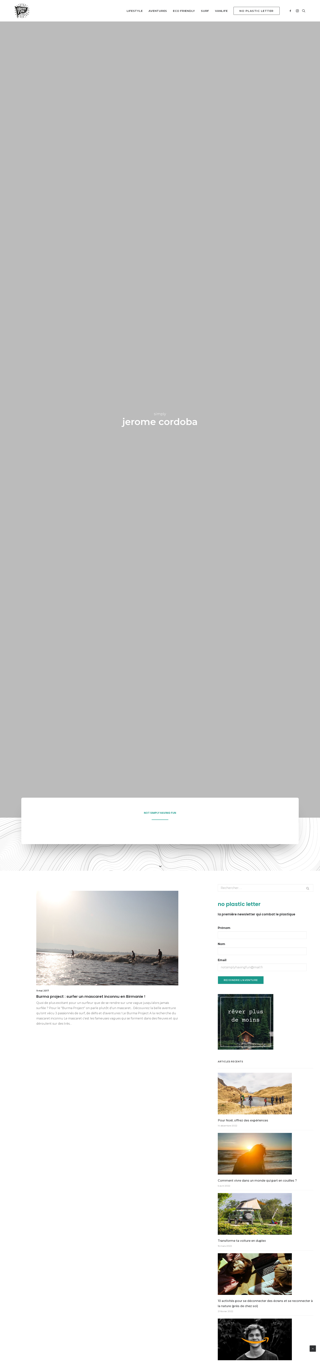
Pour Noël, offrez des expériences (243, 1120)
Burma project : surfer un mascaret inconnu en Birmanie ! (90, 996)
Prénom (224, 928)
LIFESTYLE (135, 11)
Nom (221, 944)
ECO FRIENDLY (184, 11)
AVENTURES (158, 11)
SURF (205, 11)
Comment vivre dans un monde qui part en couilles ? (257, 1180)
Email (222, 960)
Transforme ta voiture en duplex (242, 1240)
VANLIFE (221, 11)
